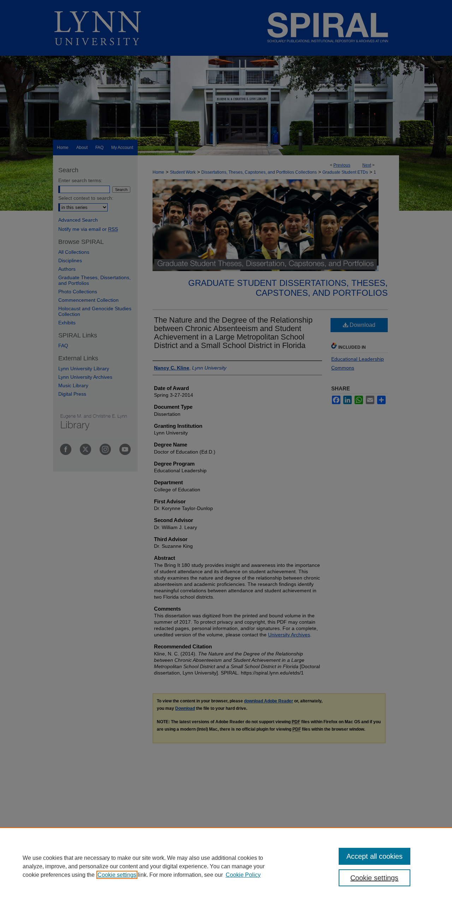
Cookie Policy (243, 875)
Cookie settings (116, 875)
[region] (226, 866)
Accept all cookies (374, 856)
